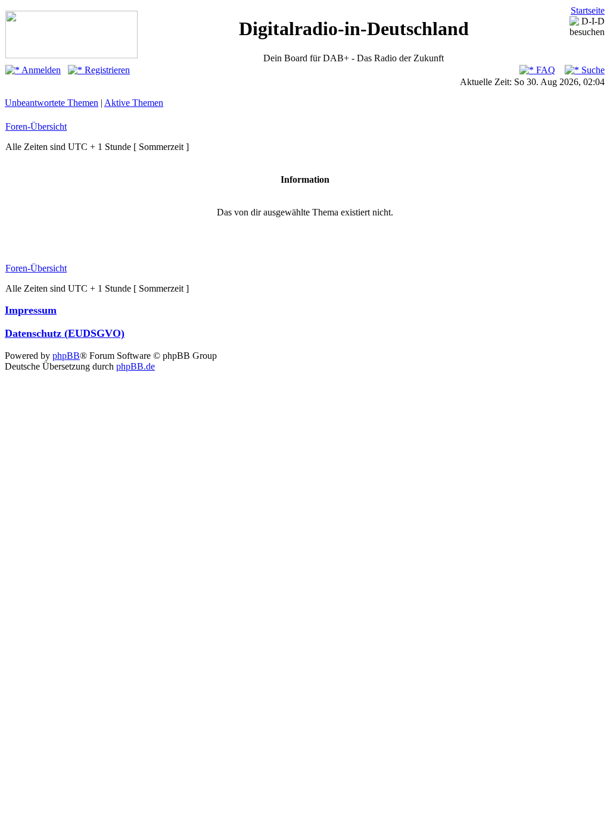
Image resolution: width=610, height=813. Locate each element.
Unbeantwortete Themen (51, 103)
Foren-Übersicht (36, 126)
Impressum (31, 310)
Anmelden (40, 70)
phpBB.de (135, 366)
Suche (592, 70)
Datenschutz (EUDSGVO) (65, 333)
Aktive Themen (133, 103)
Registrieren (106, 70)
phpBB (66, 356)
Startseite (588, 10)
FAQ (544, 70)
